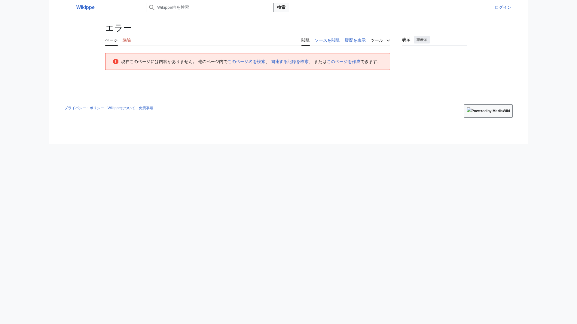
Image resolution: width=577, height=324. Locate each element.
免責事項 (146, 108)
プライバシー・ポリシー (84, 108)
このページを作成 (343, 61)
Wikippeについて (121, 108)
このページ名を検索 (246, 61)
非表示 (422, 40)
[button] (67, 7)
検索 (281, 7)
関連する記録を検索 (290, 61)
